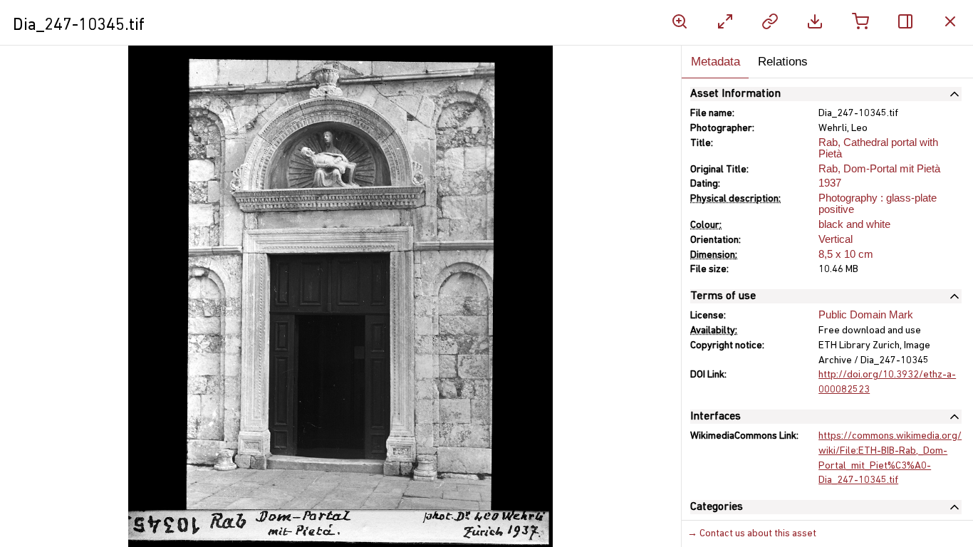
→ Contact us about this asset (751, 533)
